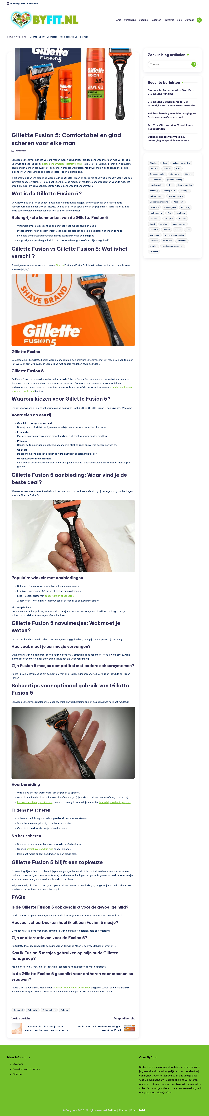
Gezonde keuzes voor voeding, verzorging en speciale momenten (168, 138)
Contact (18, 1074)
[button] (193, 64)
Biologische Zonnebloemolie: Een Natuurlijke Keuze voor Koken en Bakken (172, 103)
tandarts (154, 229)
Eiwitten (167, 168)
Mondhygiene (170, 207)
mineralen (154, 207)
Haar (170, 185)
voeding (153, 246)
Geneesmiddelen (157, 174)
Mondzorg (185, 207)
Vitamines (181, 240)
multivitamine (156, 213)
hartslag (154, 191)
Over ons (18, 1064)
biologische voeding (181, 163)
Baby (165, 163)
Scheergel (18, 1010)
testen (178, 229)
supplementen (179, 224)
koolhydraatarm (175, 196)
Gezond (188, 174)
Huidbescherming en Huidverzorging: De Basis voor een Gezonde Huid (172, 115)
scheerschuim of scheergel (59, 595)
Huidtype (185, 191)
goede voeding (156, 185)
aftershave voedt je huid (39, 849)
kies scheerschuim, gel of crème (34, 802)
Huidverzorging (156, 196)
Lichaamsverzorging (159, 202)
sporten (163, 224)
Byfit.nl (112, 1110)
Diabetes (154, 168)
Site (120, 1110)
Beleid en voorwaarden (26, 1069)
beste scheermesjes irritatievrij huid (62, 163)
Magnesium (178, 202)
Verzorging (19, 128)
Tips (188, 229)
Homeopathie (169, 191)
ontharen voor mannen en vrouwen (71, 987)
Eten (178, 168)
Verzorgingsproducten (174, 235)
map (125, 1110)
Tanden (166, 229)
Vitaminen (167, 240)
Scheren (64, 1010)
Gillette (59, 265)
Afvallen (153, 163)
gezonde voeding (174, 179)
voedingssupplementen (172, 246)
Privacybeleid (138, 1110)
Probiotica (154, 218)
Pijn (169, 213)
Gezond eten (155, 179)
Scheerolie (32, 1010)
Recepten (168, 218)
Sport (152, 224)
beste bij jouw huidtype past (115, 802)
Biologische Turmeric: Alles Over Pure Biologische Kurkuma (171, 92)
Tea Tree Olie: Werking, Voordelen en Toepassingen (170, 127)
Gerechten (175, 174)
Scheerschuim (49, 1010)
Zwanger (154, 252)
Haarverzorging (185, 185)
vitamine (154, 240)
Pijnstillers (180, 213)
